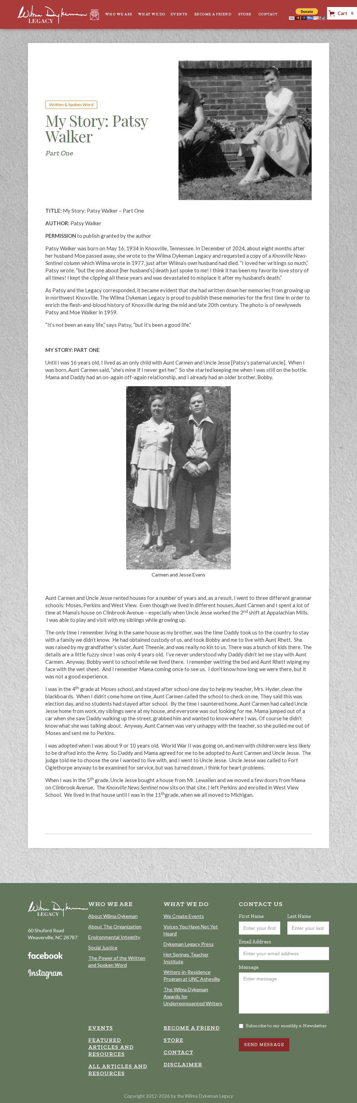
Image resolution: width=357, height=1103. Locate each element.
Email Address (255, 942)
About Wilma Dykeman (113, 916)
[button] (117, 14)
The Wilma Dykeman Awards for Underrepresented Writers (193, 996)
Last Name (299, 916)
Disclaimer (183, 1064)
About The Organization (115, 926)
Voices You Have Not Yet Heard (191, 930)
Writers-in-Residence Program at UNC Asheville (192, 975)
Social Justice (102, 947)
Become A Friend (212, 14)
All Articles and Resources (117, 1069)
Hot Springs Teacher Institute (186, 957)
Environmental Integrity (114, 937)
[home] (52, 14)
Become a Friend (192, 1027)
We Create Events (184, 916)
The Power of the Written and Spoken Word (116, 961)
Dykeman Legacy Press (189, 944)
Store (244, 14)
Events (178, 14)
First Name (251, 916)
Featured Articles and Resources (111, 1047)
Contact (268, 14)
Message (248, 967)
